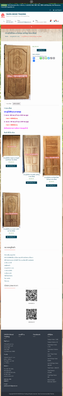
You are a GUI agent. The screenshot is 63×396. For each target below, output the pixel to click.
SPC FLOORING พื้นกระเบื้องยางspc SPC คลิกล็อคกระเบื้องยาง (18, 257)
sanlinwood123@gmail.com (24, 22)
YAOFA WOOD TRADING (16, 14)
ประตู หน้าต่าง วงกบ (15, 36)
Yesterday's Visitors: (53, 349)
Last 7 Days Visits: (52, 354)
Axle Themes (51, 393)
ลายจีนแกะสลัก (8, 273)
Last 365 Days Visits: (53, 363)
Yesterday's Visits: (52, 344)
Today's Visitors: (52, 342)
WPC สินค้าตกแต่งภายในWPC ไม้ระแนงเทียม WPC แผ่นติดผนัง (19, 260)
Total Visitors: (51, 370)
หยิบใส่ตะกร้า (41, 50)
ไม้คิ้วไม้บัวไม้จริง (8, 275)
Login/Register (58, 10)
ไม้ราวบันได (7, 278)
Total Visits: (51, 368)
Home (6, 36)
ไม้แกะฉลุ (6, 281)
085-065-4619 (9, 22)
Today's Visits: (51, 339)
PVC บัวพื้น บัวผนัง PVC (9, 255)
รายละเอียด (8, 103)
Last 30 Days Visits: (53, 358)
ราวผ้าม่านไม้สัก (8, 270)
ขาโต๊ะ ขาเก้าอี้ (8, 262)
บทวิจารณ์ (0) (16, 103)
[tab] (8, 103)
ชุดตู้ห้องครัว (7, 265)
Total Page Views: (52, 375)
